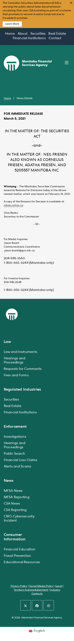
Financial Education (19, 549)
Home (10, 34)
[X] (25, 605)
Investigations (15, 437)
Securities (38, 34)
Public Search (14, 454)
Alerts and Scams (17, 466)
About (23, 34)
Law (7, 342)
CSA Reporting (15, 510)
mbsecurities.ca (13, 205)
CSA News (12, 504)
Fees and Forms (16, 375)
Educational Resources (22, 562)
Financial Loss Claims (20, 460)
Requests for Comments (23, 369)
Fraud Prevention (17, 556)
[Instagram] (48, 605)
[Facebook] (37, 605)
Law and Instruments (20, 352)
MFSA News (13, 491)
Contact (55, 38)
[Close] (71, 3)
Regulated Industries (22, 389)
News (9, 481)
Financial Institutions (29, 38)
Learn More (12, 24)
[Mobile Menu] (67, 63)
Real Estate (57, 34)
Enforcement (15, 426)
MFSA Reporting (16, 497)
